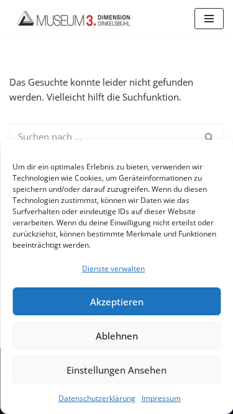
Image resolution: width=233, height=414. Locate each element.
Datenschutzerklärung (96, 398)
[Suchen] (210, 136)
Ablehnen (117, 336)
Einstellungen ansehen (116, 370)
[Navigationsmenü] (209, 18)
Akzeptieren (117, 301)
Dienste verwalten (113, 268)
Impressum (161, 398)
